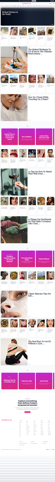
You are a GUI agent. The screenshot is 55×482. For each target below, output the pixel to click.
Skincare (23, 5)
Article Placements (45, 441)
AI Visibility (32, 441)
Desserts (49, 422)
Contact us (20, 441)
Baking (42, 5)
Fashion (34, 5)
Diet (25, 5)
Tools (20, 436)
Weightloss (15, 5)
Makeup (27, 429)
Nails (20, 431)
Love (20, 429)
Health (31, 5)
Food (48, 424)
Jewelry (37, 5)
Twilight (9, 5)
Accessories (21, 420)
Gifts (20, 5)
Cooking (51, 5)
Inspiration (2, 5)
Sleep (34, 432)
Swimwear (49, 432)
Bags (53, 5)
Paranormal (28, 431)
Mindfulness (6, 5)
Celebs (34, 422)
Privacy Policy (44, 443)
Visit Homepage (27, 412)
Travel (39, 5)
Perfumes (42, 431)
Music (49, 429)
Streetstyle (48, 5)
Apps (12, 5)
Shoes (20, 432)
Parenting (35, 431)
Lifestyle (49, 427)
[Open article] (27, 17)
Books (27, 422)
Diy (26, 424)
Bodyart (20, 422)
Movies (42, 429)
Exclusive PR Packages (34, 443)
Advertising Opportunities (23, 443)
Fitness (18, 5)
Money (34, 429)
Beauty (49, 420)
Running (28, 5)
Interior (45, 5)
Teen (20, 434)
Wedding (42, 434)
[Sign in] (53, 3)
